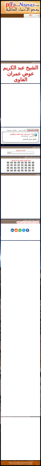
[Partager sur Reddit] (16, 231)
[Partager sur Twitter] (23, 231)
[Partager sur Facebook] (27, 231)
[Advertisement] (20, 39)
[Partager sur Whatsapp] (20, 231)
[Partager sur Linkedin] (12, 231)
